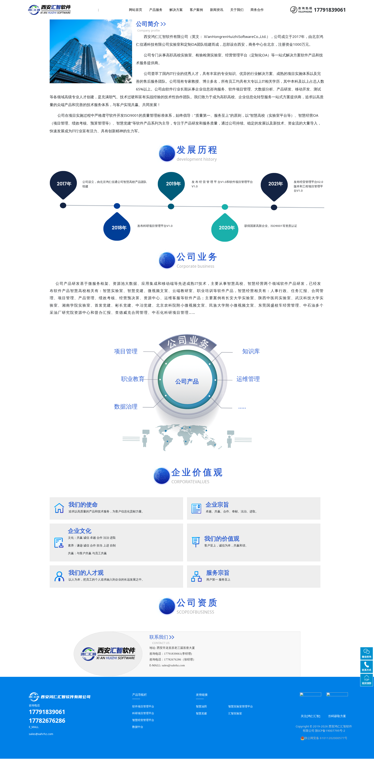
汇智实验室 (235, 713)
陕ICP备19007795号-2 (330, 730)
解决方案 (176, 9)
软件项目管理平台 (143, 706)
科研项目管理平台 (143, 713)
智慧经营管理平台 (143, 720)
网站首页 (135, 9)
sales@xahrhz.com (173, 665)
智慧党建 (201, 713)
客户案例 (196, 9)
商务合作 (257, 9)
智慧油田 (201, 706)
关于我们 (236, 9)
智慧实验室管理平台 (240, 706)
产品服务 (155, 9)
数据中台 (137, 727)
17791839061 (330, 9)
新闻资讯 (216, 9)
